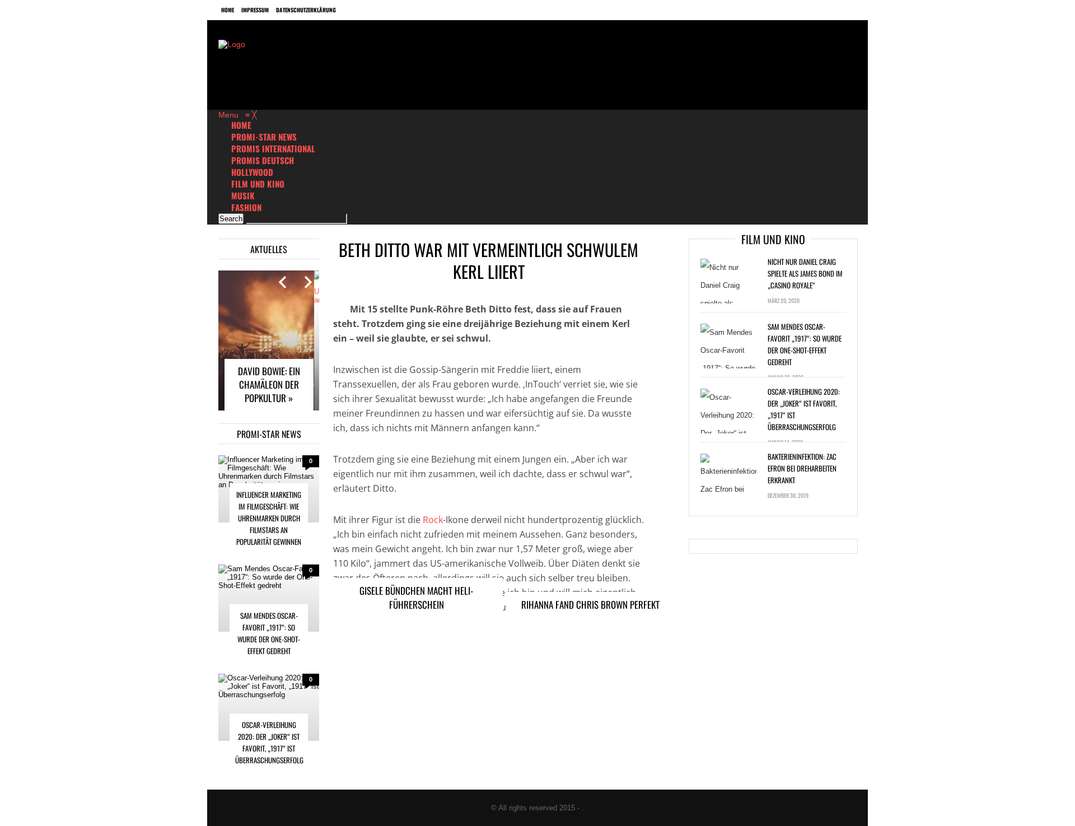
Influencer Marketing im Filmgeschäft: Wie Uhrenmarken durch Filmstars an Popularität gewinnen (268, 518)
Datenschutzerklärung (306, 10)
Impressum (255, 10)
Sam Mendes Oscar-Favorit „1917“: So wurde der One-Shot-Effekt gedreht (268, 633)
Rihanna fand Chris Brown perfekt (590, 605)
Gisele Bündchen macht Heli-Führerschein (416, 598)
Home (227, 10)
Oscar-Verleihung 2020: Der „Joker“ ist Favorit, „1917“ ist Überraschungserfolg (269, 742)
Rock (433, 520)
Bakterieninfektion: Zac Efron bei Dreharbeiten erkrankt (802, 468)
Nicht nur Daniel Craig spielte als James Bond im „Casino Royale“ (805, 273)
